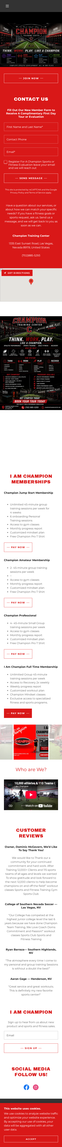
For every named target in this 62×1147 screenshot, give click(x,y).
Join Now (31, 78)
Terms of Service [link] (37, 192)
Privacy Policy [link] (17, 192)
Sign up (31, 1048)
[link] (26, 1088)
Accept (31, 1139)
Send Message (31, 178)
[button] (7, 6)
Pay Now (18, 547)
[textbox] (31, 127)
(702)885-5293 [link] (31, 255)
